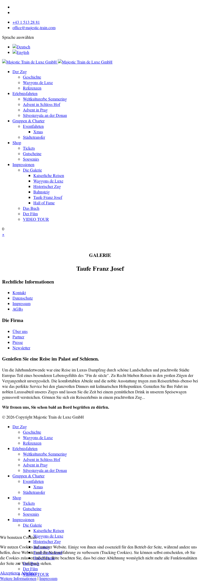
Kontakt (19, 292)
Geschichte (32, 77)
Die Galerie (32, 170)
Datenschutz (22, 298)
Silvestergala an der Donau (45, 115)
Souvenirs (31, 159)
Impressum (21, 303)
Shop (16, 142)
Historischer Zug (47, 186)
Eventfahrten (33, 126)
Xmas (38, 131)
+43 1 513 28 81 (26, 22)
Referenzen (32, 88)
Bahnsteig (41, 191)
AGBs (17, 309)
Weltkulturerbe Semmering (45, 99)
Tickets (29, 148)
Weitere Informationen (18, 578)
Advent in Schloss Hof (41, 104)
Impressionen (23, 164)
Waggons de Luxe (38, 82)
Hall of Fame (44, 202)
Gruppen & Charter (28, 120)
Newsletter (21, 347)
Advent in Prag (35, 109)
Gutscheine (32, 153)
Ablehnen (29, 573)
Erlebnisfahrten (25, 93)
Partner (18, 336)
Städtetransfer (34, 137)
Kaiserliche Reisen (48, 175)
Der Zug (19, 71)
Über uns (20, 331)
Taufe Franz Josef (47, 197)
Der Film (30, 213)
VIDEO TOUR (36, 219)
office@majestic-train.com (33, 27)
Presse (17, 342)
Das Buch (31, 208)
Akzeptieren (10, 573)
